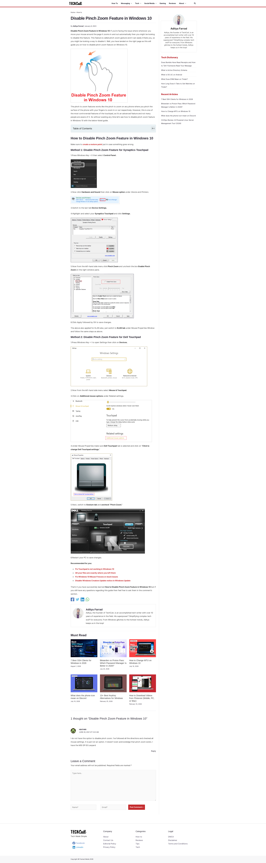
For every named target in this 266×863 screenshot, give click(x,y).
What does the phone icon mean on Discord (178, 116)
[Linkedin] (82, 599)
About (105, 837)
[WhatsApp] (87, 599)
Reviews (139, 840)
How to (79, 12)
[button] (131, 3)
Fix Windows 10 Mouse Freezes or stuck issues (96, 577)
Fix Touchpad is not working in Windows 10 (94, 569)
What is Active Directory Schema (174, 70)
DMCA (171, 837)
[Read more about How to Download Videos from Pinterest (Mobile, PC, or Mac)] (142, 683)
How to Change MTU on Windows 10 (175, 111)
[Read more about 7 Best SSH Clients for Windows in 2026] (84, 648)
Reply (153, 751)
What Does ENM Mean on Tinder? (174, 79)
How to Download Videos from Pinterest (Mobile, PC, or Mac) (141, 698)
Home (73, 12)
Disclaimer (172, 840)
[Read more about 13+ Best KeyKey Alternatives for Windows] (113, 683)
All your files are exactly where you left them (95, 573)
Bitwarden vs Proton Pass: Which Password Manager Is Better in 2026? (113, 663)
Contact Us (108, 840)
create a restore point (92, 144)
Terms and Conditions (178, 844)
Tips (137, 844)
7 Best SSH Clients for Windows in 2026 (177, 99)
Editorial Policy (109, 844)
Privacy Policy (109, 847)
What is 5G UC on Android (171, 75)
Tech (138, 847)
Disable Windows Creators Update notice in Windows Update (103, 580)
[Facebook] (72, 599)
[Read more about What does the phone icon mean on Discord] (84, 683)
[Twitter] (77, 599)
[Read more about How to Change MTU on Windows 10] (142, 648)
